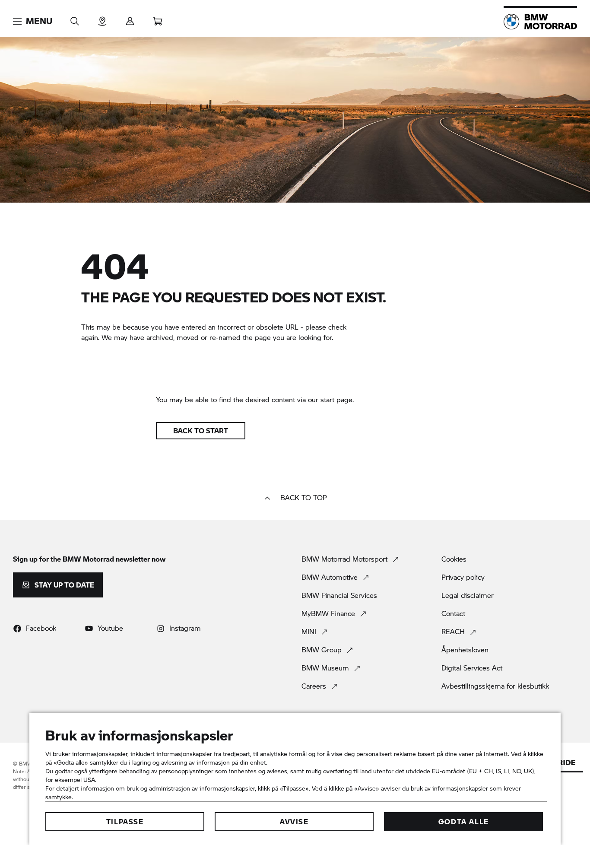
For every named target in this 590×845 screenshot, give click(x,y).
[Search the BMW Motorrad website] (75, 18)
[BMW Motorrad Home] (540, 21)
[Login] (130, 18)
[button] (32, 21)
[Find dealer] (102, 18)
